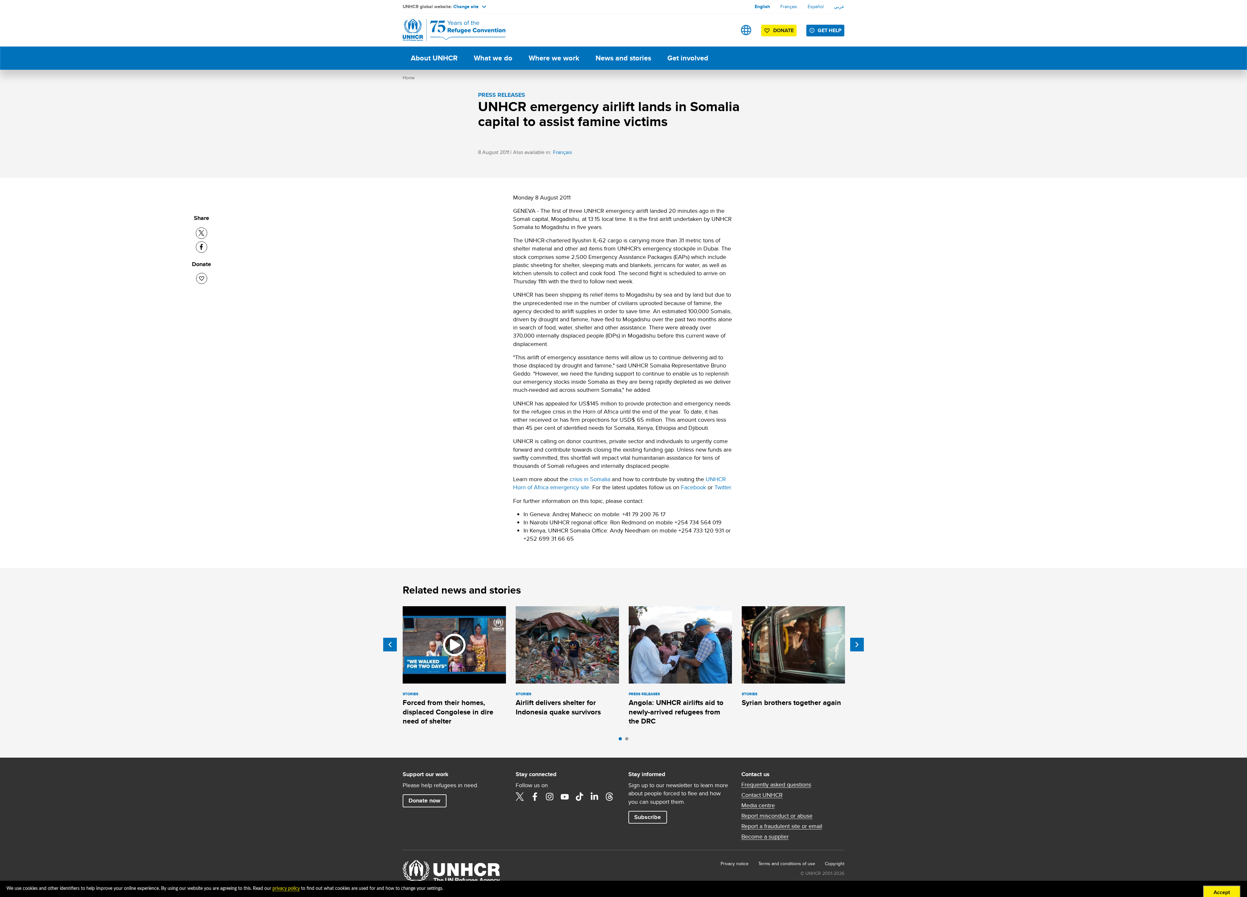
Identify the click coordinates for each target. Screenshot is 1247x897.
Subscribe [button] (647, 817)
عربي (839, 6)
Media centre (758, 805)
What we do (493, 58)
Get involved (687, 58)
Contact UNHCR (762, 795)
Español (816, 6)
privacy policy (286, 888)
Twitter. (723, 487)
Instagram (550, 796)
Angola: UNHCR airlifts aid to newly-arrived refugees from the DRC (676, 711)
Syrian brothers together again (791, 702)
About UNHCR (434, 58)
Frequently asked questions (776, 784)
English (762, 6)
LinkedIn (594, 796)
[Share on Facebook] (201, 247)
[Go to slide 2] (628, 740)
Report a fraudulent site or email (781, 826)
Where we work (554, 58)
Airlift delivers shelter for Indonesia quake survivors (558, 707)
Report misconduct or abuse (776, 815)
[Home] (448, 30)
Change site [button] (466, 6)
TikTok (579, 796)
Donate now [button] (424, 800)
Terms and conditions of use (786, 863)
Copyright (834, 863)
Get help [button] (829, 30)
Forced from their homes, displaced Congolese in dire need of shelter (448, 711)
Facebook (693, 487)
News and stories (623, 58)
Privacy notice (735, 863)
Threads (609, 796)
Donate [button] (783, 30)
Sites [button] (746, 30)
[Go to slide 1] (622, 740)
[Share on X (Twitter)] (201, 233)
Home (409, 77)
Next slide (857, 644)
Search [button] (725, 30)
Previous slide (390, 644)
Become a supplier (765, 836)
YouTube (565, 796)
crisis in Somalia (590, 479)
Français (788, 6)
